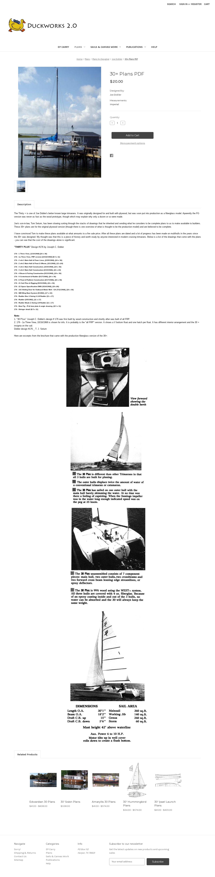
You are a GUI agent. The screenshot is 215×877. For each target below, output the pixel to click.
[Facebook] (111, 155)
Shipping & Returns (25, 852)
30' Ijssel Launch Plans (165, 803)
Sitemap (18, 860)
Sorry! (17, 849)
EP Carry (63, 46)
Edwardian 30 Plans (42, 801)
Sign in (183, 4)
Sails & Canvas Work (104, 46)
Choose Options (43, 780)
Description (24, 204)
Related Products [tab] (27, 754)
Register (196, 4)
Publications (134, 46)
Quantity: (115, 117)
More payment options (132, 143)
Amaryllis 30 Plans (104, 801)
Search (171, 4)
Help (154, 46)
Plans (78, 46)
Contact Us (20, 856)
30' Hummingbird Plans (134, 803)
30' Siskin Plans (70, 801)
